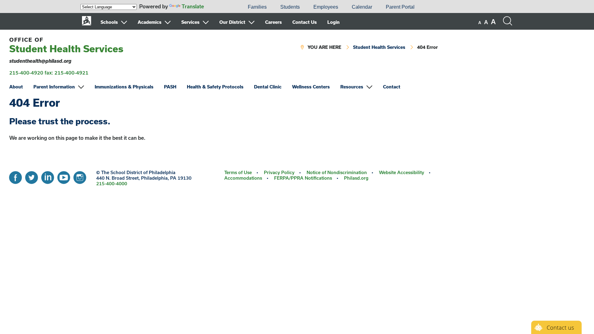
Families (257, 7)
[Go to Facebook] (15, 176)
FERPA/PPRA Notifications (303, 178)
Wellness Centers (311, 86)
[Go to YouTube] (64, 176)
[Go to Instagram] (80, 176)
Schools (109, 22)
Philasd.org (356, 178)
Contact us (560, 327)
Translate (193, 6)
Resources (351, 86)
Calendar (362, 7)
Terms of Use (238, 172)
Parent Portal (400, 7)
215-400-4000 (111, 183)
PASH (170, 86)
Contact (391, 86)
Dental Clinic (268, 86)
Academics (149, 22)
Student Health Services (66, 45)
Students (290, 7)
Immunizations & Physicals (124, 86)
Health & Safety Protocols (215, 86)
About (16, 86)
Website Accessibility (401, 172)
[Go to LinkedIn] (47, 176)
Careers (273, 22)
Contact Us (304, 22)
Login (333, 22)
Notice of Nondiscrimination (337, 172)
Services (190, 22)
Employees (325, 7)
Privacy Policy (279, 172)
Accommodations (243, 178)
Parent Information (54, 86)
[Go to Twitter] (31, 176)
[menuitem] (220, 7)
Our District (232, 22)
